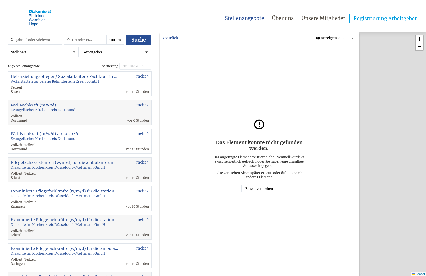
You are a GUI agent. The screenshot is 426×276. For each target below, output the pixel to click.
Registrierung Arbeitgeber (385, 18)
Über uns (283, 18)
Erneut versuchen (259, 189)
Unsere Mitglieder (323, 18)
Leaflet (420, 274)
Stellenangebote (244, 18)
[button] (419, 39)
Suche (138, 40)
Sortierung (110, 66)
